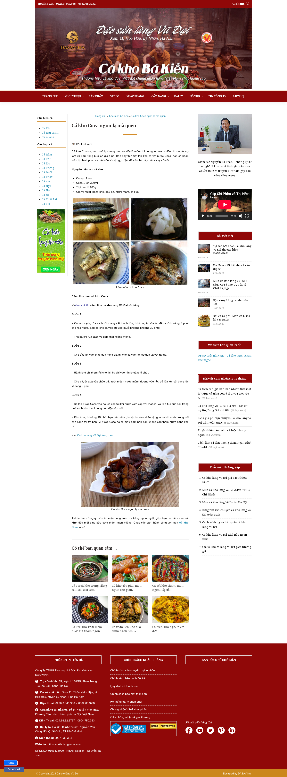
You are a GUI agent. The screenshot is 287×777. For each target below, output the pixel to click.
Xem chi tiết (82, 305)
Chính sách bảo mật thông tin (128, 693)
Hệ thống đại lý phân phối (126, 701)
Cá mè (46, 181)
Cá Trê (46, 203)
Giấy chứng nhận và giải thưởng (130, 717)
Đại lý (178, 96)
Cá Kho (46, 128)
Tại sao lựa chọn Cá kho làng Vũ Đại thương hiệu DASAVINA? (232, 250)
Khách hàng (135, 96)
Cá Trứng (48, 168)
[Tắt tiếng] (240, 216)
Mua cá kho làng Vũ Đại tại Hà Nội (224, 502)
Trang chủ (50, 96)
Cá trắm (47, 154)
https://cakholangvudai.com (64, 744)
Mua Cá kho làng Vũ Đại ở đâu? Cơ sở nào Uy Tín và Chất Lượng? (230, 284)
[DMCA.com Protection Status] (163, 727)
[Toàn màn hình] (247, 216)
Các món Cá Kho (118, 116)
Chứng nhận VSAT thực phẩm (128, 709)
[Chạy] (203, 216)
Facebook (14, 769)
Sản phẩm (96, 96)
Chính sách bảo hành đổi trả (127, 678)
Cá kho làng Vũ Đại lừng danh (95, 435)
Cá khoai (47, 176)
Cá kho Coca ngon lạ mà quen (148, 116)
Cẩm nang (158, 96)
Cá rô (45, 194)
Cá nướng (48, 137)
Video (114, 96)
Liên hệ (238, 96)
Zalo (11, 763)
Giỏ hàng (238, 3)
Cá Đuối (47, 172)
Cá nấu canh (50, 132)
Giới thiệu (73, 96)
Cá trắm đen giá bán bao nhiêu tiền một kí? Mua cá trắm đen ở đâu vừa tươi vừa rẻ (224, 394)
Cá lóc (46, 163)
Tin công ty (217, 96)
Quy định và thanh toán (124, 686)
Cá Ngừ (46, 185)
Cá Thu (47, 159)
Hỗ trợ (195, 96)
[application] (225, 204)
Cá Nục (46, 190)
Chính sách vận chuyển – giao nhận (132, 670)
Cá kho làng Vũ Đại (67, 773)
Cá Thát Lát (49, 199)
